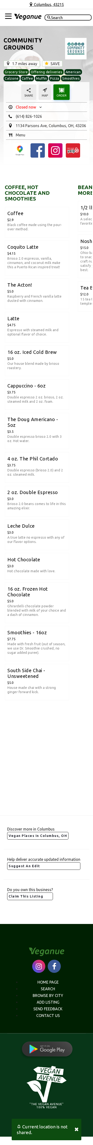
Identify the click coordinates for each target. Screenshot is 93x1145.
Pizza (54, 78)
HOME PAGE (48, 982)
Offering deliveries (46, 72)
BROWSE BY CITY (48, 995)
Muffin (41, 78)
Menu (20, 135)
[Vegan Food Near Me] (27, 18)
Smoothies (71, 78)
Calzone (12, 78)
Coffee (27, 78)
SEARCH (48, 989)
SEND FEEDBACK (47, 1009)
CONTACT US (48, 1015)
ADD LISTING (48, 1002)
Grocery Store (16, 72)
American (73, 72)
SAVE (55, 64)
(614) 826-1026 (29, 116)
